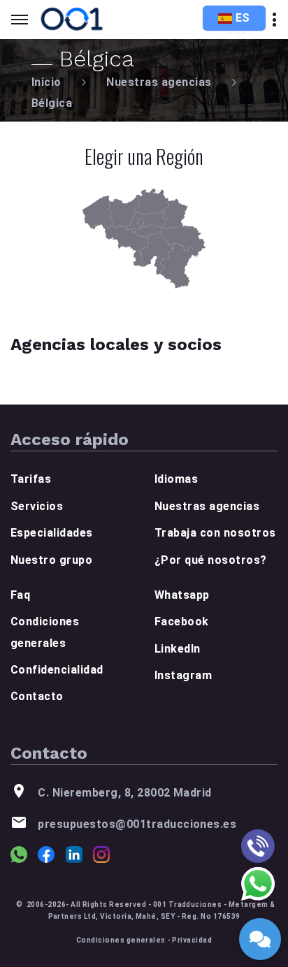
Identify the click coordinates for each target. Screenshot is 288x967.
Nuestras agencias (158, 82)
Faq (20, 595)
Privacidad (192, 940)
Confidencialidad (56, 669)
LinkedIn (177, 648)
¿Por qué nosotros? (210, 560)
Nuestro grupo (51, 560)
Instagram (183, 675)
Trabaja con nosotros (215, 532)
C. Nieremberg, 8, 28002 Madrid (124, 792)
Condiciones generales (121, 940)
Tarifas (30, 479)
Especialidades (51, 532)
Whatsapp (182, 595)
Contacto (37, 696)
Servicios (36, 506)
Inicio (46, 82)
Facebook (181, 621)
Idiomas (176, 479)
